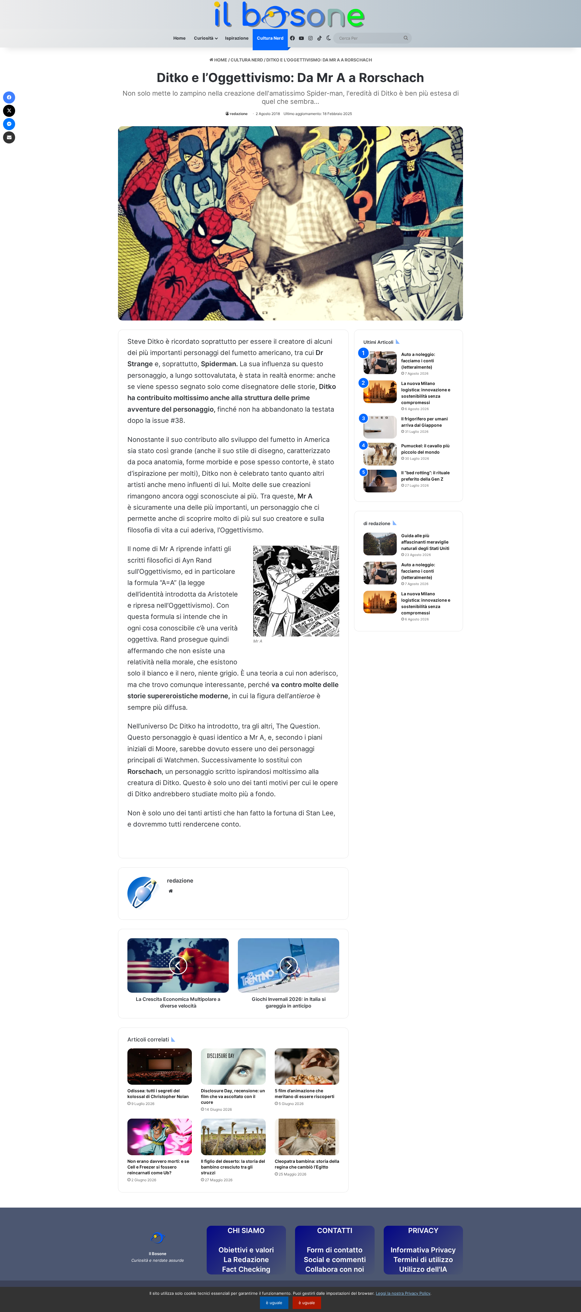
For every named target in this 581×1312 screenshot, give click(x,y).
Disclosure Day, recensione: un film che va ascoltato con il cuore (233, 1096)
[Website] (170, 891)
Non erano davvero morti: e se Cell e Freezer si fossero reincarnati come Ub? (158, 1167)
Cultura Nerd (270, 38)
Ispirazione (236, 38)
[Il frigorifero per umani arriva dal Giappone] (380, 427)
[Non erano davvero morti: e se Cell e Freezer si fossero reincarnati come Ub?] (159, 1137)
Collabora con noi (334, 1269)
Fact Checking (246, 1269)
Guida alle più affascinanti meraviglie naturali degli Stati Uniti (425, 542)
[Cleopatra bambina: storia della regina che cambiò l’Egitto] (307, 1137)
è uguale (274, 1302)
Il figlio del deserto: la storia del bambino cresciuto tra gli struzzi (233, 1167)
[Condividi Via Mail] (9, 137)
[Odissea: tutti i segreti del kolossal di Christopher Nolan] (159, 1066)
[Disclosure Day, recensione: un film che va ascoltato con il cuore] (233, 1066)
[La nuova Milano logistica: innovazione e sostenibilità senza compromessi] (380, 391)
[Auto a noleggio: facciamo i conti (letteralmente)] (380, 362)
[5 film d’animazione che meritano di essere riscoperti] (307, 1066)
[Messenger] (9, 124)
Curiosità (203, 38)
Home (179, 38)
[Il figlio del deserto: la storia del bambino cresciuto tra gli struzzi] (233, 1137)
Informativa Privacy (423, 1250)
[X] (9, 111)
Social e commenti (335, 1259)
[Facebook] (9, 97)
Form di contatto (335, 1250)
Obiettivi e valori (246, 1250)
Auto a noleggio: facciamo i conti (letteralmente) (418, 361)
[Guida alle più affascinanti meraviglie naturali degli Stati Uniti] (380, 544)
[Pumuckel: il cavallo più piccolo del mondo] (380, 454)
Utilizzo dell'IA (423, 1269)
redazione (239, 113)
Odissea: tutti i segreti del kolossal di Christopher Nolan (158, 1093)
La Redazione (246, 1259)
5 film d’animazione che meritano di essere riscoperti (304, 1093)
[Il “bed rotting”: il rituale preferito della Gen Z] (380, 481)
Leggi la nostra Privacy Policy (403, 1293)
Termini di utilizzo (423, 1259)
